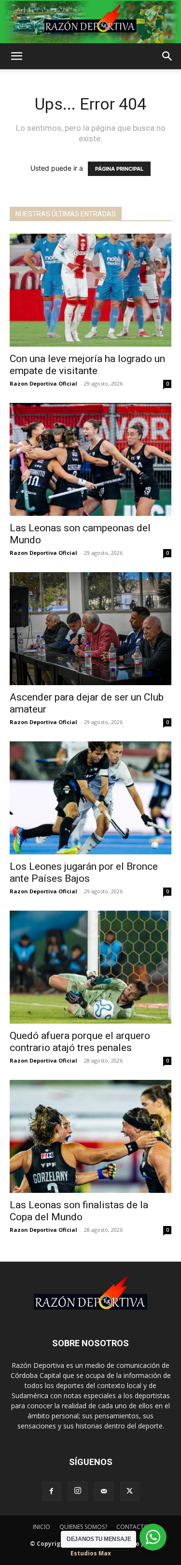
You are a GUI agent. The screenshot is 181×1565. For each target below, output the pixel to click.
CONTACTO (132, 1527)
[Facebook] (51, 1491)
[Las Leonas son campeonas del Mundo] (90, 459)
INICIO (41, 1527)
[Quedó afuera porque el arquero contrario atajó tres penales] (90, 967)
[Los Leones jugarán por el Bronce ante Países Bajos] (90, 797)
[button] (16, 56)
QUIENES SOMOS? (83, 1527)
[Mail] (103, 1491)
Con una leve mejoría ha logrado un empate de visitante (87, 364)
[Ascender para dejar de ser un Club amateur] (90, 628)
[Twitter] (129, 1491)
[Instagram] (77, 1491)
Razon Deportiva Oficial (43, 383)
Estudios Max (90, 1553)
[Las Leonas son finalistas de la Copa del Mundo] (90, 1136)
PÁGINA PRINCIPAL (119, 168)
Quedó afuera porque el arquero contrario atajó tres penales (80, 1041)
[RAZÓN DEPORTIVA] (90, 22)
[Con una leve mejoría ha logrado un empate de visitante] (90, 290)
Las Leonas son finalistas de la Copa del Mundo (79, 1211)
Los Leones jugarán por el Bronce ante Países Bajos (84, 872)
